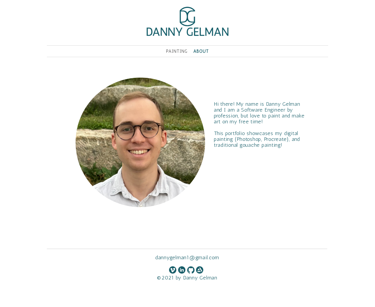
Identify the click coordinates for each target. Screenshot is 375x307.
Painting (177, 51)
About (201, 51)
